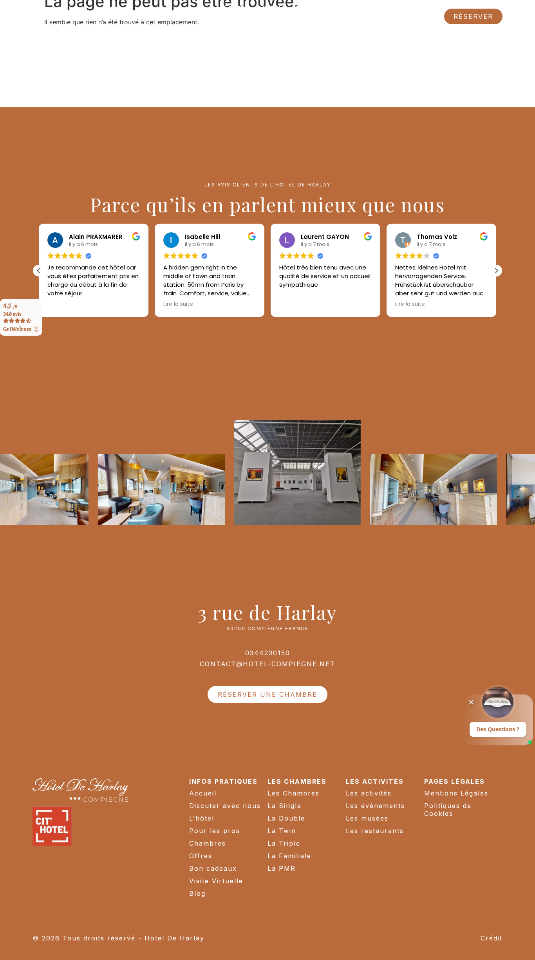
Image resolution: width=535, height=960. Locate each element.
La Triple (284, 843)
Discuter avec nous (225, 806)
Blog (197, 893)
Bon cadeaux (213, 868)
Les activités (369, 793)
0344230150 (267, 653)
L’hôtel (201, 818)
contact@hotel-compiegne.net (267, 664)
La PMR (282, 868)
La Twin (282, 831)
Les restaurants (375, 831)
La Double (286, 818)
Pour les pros (214, 831)
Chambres (207, 843)
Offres (200, 856)
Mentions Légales (456, 793)
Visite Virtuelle (216, 881)
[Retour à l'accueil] (267, 16)
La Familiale (289, 856)
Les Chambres (294, 793)
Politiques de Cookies (448, 809)
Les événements (375, 806)
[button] (496, 271)
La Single (285, 806)
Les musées (367, 818)
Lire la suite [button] (178, 304)
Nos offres (90, 16)
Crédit (491, 938)
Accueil (203, 793)
